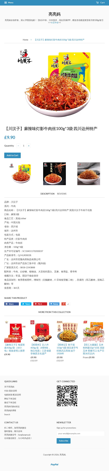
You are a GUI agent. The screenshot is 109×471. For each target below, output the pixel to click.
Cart (102, 2)
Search (7, 414)
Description (47, 193)
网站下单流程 (10, 399)
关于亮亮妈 (9, 387)
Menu (10, 2)
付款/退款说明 (10, 391)
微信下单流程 (10, 402)
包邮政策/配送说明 (12, 395)
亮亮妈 (54, 14)
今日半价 (55, 22)
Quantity (9, 145)
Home (25, 39)
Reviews (61, 193)
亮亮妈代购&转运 (12, 406)
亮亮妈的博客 (10, 410)
